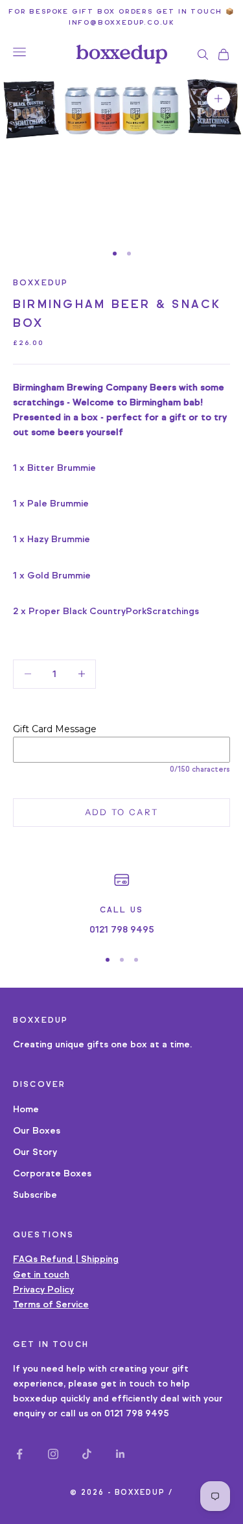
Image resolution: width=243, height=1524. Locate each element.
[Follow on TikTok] (86, 1453)
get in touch (127, 1383)
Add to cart (122, 812)
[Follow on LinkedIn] (120, 1453)
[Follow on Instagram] (53, 1453)
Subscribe (35, 1194)
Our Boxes (36, 1130)
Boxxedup (40, 282)
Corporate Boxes (52, 1173)
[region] (121, 904)
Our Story (35, 1152)
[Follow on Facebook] (19, 1453)
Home (26, 1109)
